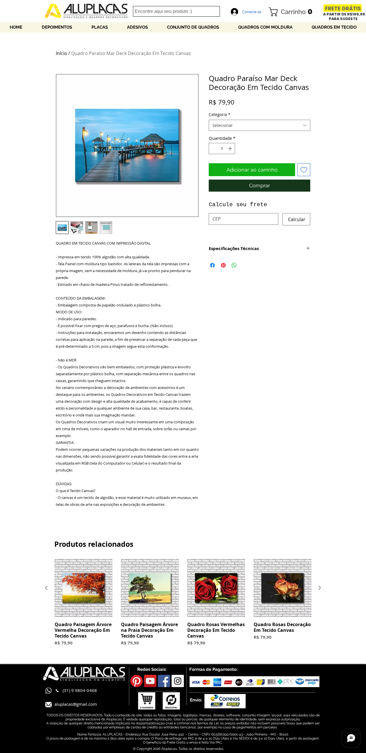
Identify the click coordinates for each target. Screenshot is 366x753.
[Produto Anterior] (46, 587)
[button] (293, 11)
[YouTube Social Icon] (150, 681)
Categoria (219, 114)
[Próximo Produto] (319, 587)
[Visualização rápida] (83, 588)
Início (61, 53)
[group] (183, 605)
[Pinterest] (136, 681)
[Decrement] (213, 148)
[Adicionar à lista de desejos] (303, 169)
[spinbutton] (222, 148)
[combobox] (259, 125)
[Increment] (230, 148)
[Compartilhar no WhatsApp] (234, 265)
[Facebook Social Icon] (164, 681)
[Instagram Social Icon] (178, 681)
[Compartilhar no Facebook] (212, 265)
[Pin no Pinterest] (223, 265)
